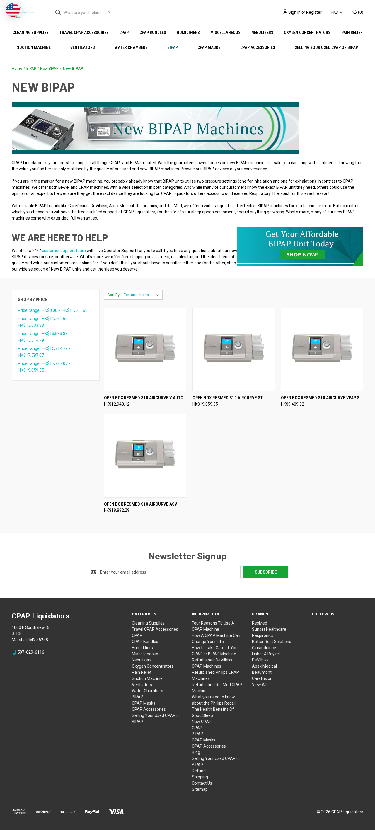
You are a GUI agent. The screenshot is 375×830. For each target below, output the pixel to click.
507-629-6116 (30, 652)
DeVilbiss (260, 660)
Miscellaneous (225, 32)
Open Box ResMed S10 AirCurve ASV (140, 504)
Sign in (294, 12)
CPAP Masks (209, 47)
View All (259, 684)
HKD (335, 12)
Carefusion (262, 678)
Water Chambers (131, 47)
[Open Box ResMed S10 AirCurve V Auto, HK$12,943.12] (145, 349)
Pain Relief (351, 32)
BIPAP (172, 47)
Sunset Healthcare (269, 629)
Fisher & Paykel (266, 654)
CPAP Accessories (257, 47)
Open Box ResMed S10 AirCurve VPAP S (320, 397)
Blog (196, 752)
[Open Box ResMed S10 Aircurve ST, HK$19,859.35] (234, 349)
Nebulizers (262, 32)
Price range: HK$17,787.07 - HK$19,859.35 (44, 367)
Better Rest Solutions (271, 641)
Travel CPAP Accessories (84, 32)
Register (314, 12)
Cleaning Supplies (31, 32)
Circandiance (264, 647)
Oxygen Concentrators (307, 32)
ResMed (259, 623)
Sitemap (200, 789)
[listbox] (142, 294)
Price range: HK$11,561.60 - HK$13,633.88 (44, 322)
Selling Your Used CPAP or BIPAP (326, 47)
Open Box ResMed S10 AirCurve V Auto (143, 397)
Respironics (262, 635)
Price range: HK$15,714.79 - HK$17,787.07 (44, 352)
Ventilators (82, 47)
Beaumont (262, 672)
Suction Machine (34, 47)
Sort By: (114, 294)
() (360, 12)
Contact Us (202, 783)
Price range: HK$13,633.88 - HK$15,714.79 (44, 337)
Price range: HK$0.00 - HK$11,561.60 (53, 310)
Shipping (200, 777)
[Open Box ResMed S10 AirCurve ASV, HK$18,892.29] (145, 455)
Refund (199, 770)
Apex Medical (264, 666)
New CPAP (202, 721)
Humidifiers (188, 32)
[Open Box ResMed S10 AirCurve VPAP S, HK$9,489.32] (322, 349)
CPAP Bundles (152, 32)
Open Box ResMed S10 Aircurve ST (227, 397)
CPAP (124, 32)
